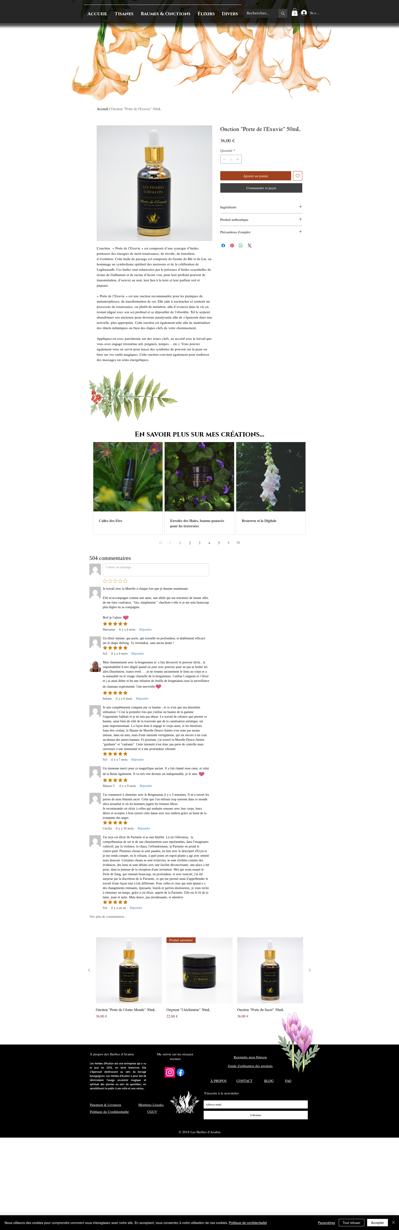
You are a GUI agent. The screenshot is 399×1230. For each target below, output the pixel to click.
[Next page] (228, 542)
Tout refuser (351, 1222)
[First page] (161, 542)
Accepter (377, 1222)
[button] (294, 12)
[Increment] (238, 159)
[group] (199, 978)
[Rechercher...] (282, 13)
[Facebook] (180, 1072)
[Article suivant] (310, 970)
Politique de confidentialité (248, 1222)
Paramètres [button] (326, 1222)
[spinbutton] (231, 159)
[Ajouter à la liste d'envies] (297, 176)
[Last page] (238, 542)
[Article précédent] (89, 970)
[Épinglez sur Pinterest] (232, 245)
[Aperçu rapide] (129, 970)
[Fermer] (393, 1222)
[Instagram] (170, 1072)
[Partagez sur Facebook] (223, 245)
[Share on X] (249, 245)
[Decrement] (224, 159)
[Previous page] (170, 542)
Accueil (102, 108)
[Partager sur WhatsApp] (241, 245)
